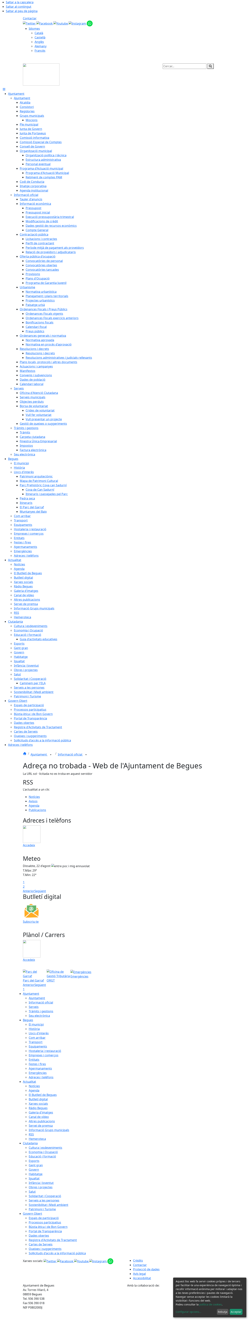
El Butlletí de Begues (43, 1095)
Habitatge (35, 1174)
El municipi (36, 1024)
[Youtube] (61, 23)
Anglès (39, 42)
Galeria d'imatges (41, 1112)
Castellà (40, 37)
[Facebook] (44, 23)
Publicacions (37, 810)
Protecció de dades (146, 1269)
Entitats (34, 1060)
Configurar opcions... (188, 1311)
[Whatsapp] (90, 23)
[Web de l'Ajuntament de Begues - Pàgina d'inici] (41, 74)
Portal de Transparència (45, 1231)
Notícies (34, 797)
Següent (40, 891)
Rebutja (222, 1311)
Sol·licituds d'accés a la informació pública (57, 1253)
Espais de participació (44, 1218)
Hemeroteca (37, 1139)
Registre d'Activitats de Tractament (53, 1240)
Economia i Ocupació (43, 1152)
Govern (34, 1170)
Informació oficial (70, 754)
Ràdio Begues (38, 1108)
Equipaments (38, 1046)
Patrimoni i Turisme (42, 1209)
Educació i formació (42, 1156)
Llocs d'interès (39, 1033)
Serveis (34, 1007)
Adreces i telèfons (41, 1077)
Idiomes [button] (34, 29)
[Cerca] (210, 66)
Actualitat (29, 1082)
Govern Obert (32, 1214)
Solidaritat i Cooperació (45, 1196)
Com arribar (37, 1038)
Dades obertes (39, 1236)
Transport (35, 1042)
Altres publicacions (42, 1121)
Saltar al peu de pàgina (22, 11)
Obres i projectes (41, 1187)
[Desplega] (51, 754)
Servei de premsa (41, 1126)
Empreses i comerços (43, 1055)
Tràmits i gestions (41, 1011)
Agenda (34, 806)
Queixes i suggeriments (45, 1249)
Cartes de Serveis (41, 1244)
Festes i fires (37, 1064)
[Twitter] (29, 23)
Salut (32, 1192)
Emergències (38, 1073)
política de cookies (210, 1304)
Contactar (30, 18)
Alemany (40, 46)
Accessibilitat (142, 1278)
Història (34, 1029)
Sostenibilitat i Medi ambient (48, 1205)
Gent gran (36, 1165)
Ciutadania (30, 1143)
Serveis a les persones (44, 1200)
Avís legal (139, 1274)
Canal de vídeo (39, 1117)
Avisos (33, 801)
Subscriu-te (31, 922)
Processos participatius (45, 1222)
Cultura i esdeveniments (45, 1148)
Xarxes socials (38, 1104)
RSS (31, 1134)
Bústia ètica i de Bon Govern (48, 1227)
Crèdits (138, 1260)
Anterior (28, 891)
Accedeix (29, 845)
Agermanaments (40, 1068)
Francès (40, 51)
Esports (34, 1161)
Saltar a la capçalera (19, 2)
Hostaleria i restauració (45, 1051)
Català (39, 33)
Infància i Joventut (41, 1183)
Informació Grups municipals (49, 1130)
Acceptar (236, 1311)
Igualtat (34, 1178)
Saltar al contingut (18, 7)
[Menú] (4, 89)
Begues (28, 1020)
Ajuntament (39, 754)
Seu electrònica (39, 1016)
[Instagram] (78, 23)
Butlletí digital (38, 1099)
